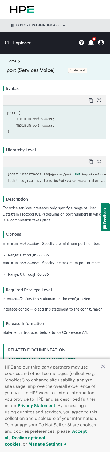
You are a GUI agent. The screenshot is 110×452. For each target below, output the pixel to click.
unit (77, 174)
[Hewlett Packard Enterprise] (21, 9)
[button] (103, 367)
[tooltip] (92, 100)
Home (11, 61)
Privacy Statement (36, 405)
